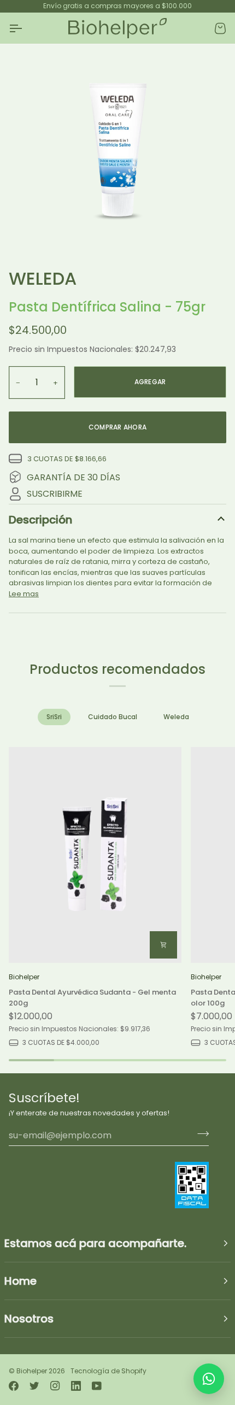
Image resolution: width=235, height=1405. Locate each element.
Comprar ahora (117, 427)
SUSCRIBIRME (55, 493)
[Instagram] (55, 1386)
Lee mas (24, 594)
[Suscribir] (200, 1134)
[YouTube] (97, 1386)
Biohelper (31, 1370)
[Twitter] (34, 1386)
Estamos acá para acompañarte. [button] (95, 1243)
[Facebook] (14, 1386)
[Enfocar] (117, 152)
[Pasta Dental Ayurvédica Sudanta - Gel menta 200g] (95, 855)
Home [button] (20, 1281)
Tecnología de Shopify (108, 1370)
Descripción (40, 519)
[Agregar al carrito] (163, 945)
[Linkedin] (76, 1386)
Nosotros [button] (29, 1318)
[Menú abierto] (25, 28)
